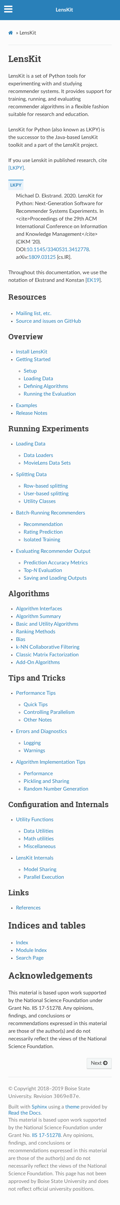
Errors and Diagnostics (41, 731)
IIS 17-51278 (46, 1135)
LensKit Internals (34, 858)
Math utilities (39, 838)
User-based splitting (46, 493)
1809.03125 (42, 257)
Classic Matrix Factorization (47, 654)
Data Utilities (38, 831)
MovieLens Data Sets (47, 463)
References (28, 907)
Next (97, 1063)
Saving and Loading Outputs (55, 578)
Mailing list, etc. (34, 313)
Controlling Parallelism (49, 712)
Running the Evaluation (50, 394)
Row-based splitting (46, 486)
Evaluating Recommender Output (53, 551)
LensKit (64, 9)
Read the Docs (24, 1113)
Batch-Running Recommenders (50, 512)
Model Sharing (40, 869)
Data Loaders (38, 455)
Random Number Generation (56, 789)
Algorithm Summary (38, 616)
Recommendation (43, 524)
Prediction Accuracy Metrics (56, 562)
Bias (20, 639)
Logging (32, 742)
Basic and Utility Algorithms (47, 624)
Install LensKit (31, 351)
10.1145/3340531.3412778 (58, 249)
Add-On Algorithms (38, 662)
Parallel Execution (44, 877)
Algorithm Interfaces (39, 608)
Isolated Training (42, 539)
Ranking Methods (35, 631)
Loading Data (38, 378)
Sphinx (39, 1106)
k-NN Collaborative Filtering (47, 647)
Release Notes (31, 413)
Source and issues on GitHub (48, 321)
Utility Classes (40, 501)
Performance (38, 773)
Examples (26, 405)
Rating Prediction (43, 532)
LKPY (15, 185)
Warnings (34, 750)
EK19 (93, 280)
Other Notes (38, 719)
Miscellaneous (40, 846)
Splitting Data (31, 474)
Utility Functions (34, 819)
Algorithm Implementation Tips (50, 762)
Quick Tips (36, 704)
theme (72, 1106)
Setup (30, 371)
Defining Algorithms (46, 386)
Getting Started (33, 359)
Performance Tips (36, 693)
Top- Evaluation (43, 570)
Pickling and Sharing (46, 781)
